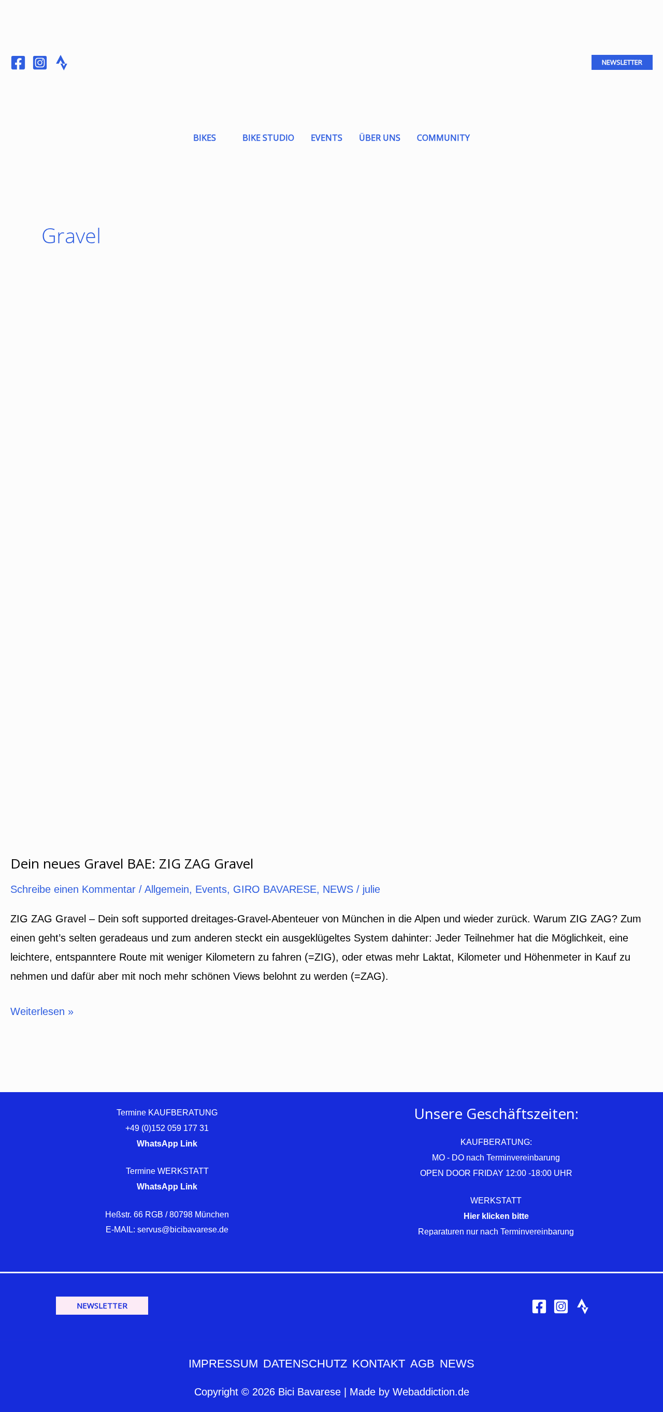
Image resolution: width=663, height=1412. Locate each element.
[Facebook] (18, 62)
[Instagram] (40, 62)
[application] (221, 137)
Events (211, 889)
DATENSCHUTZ (305, 1363)
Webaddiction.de (431, 1392)
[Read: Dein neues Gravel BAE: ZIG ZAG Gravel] (222, 573)
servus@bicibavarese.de (182, 1229)
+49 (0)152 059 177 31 (167, 1128)
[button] (622, 62)
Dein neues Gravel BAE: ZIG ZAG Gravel (131, 863)
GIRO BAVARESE (274, 889)
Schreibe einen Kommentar (73, 889)
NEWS (338, 889)
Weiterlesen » (42, 1009)
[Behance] (61, 62)
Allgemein (167, 889)
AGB (422, 1363)
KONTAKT (378, 1363)
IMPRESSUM (223, 1363)
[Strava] (582, 1306)
